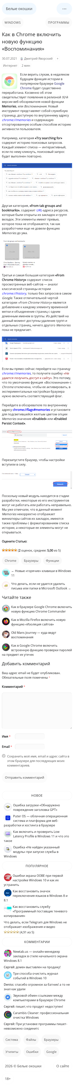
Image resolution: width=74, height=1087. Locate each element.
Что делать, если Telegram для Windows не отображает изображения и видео (35, 924)
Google (51, 1052)
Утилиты (12, 1052)
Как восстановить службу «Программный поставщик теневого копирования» (35, 911)
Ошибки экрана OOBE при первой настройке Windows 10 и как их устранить (33, 880)
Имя (6, 736)
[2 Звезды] (6, 550)
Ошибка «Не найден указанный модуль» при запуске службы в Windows (32, 851)
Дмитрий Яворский (38, 58)
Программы (58, 22)
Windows (13, 22)
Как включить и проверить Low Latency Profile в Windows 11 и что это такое (36, 836)
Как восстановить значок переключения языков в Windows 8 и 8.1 (36, 895)
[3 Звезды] (9, 550)
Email (7, 747)
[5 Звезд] (15, 550)
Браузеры (31, 561)
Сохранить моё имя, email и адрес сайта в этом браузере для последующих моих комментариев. (38, 760)
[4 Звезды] (12, 550)
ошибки (32, 1052)
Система (12, 1040)
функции (52, 561)
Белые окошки (19, 8)
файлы (31, 1040)
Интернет (10, 65)
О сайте (62, 1066)
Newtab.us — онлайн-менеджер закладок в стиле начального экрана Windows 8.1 (35, 956)
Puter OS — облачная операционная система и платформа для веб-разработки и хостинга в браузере (36, 820)
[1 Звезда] (3, 550)
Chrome (10, 561)
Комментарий (13, 687)
